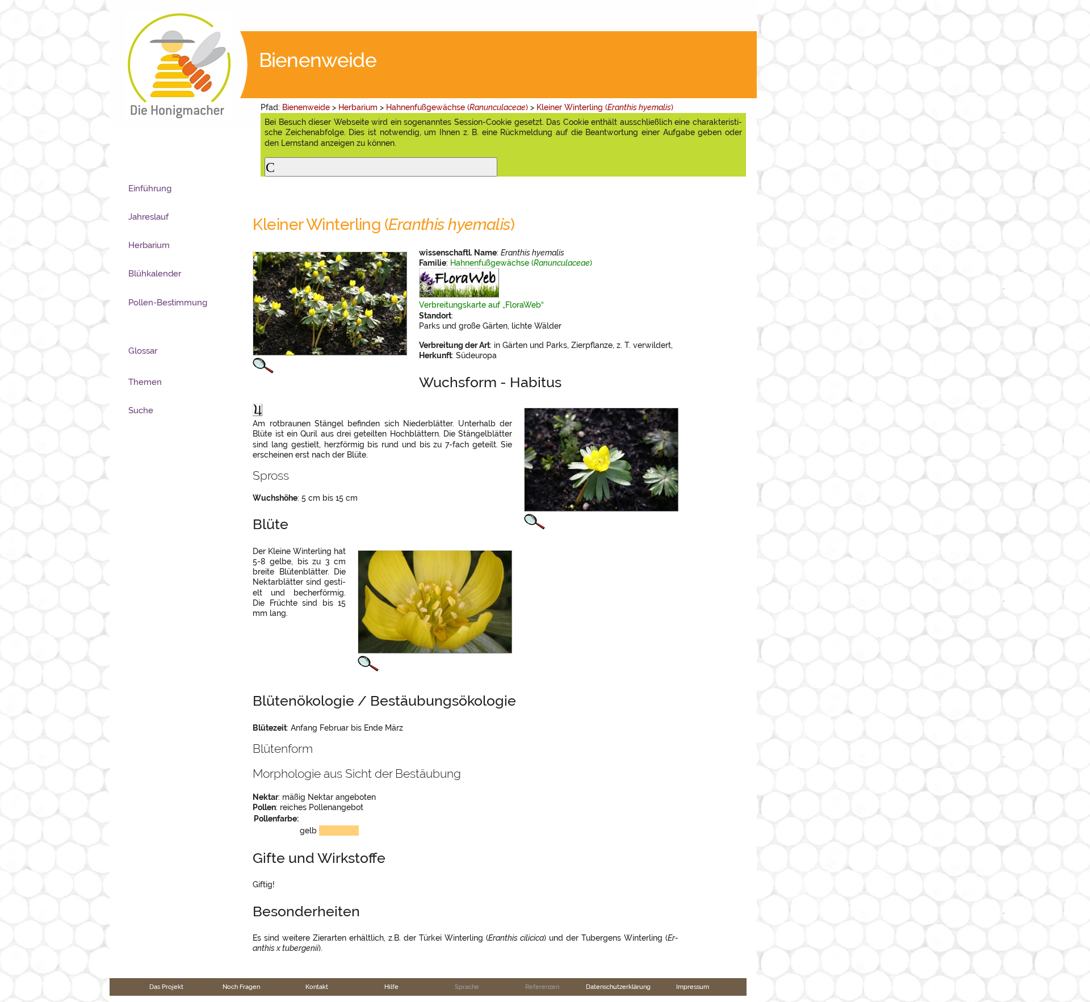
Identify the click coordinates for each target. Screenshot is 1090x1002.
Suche (140, 410)
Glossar (142, 351)
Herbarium (358, 107)
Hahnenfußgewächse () (457, 107)
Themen (145, 382)
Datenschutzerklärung (618, 987)
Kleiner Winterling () (604, 107)
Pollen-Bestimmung (167, 302)
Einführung (149, 188)
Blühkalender (154, 274)
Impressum (692, 987)
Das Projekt (166, 987)
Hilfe (391, 987)
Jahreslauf (148, 217)
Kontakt (316, 987)
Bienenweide (306, 107)
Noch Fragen (241, 987)
